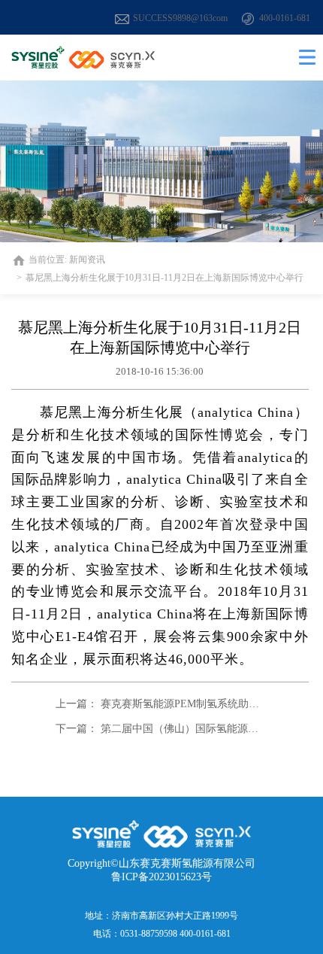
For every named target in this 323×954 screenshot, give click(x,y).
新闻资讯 (87, 259)
